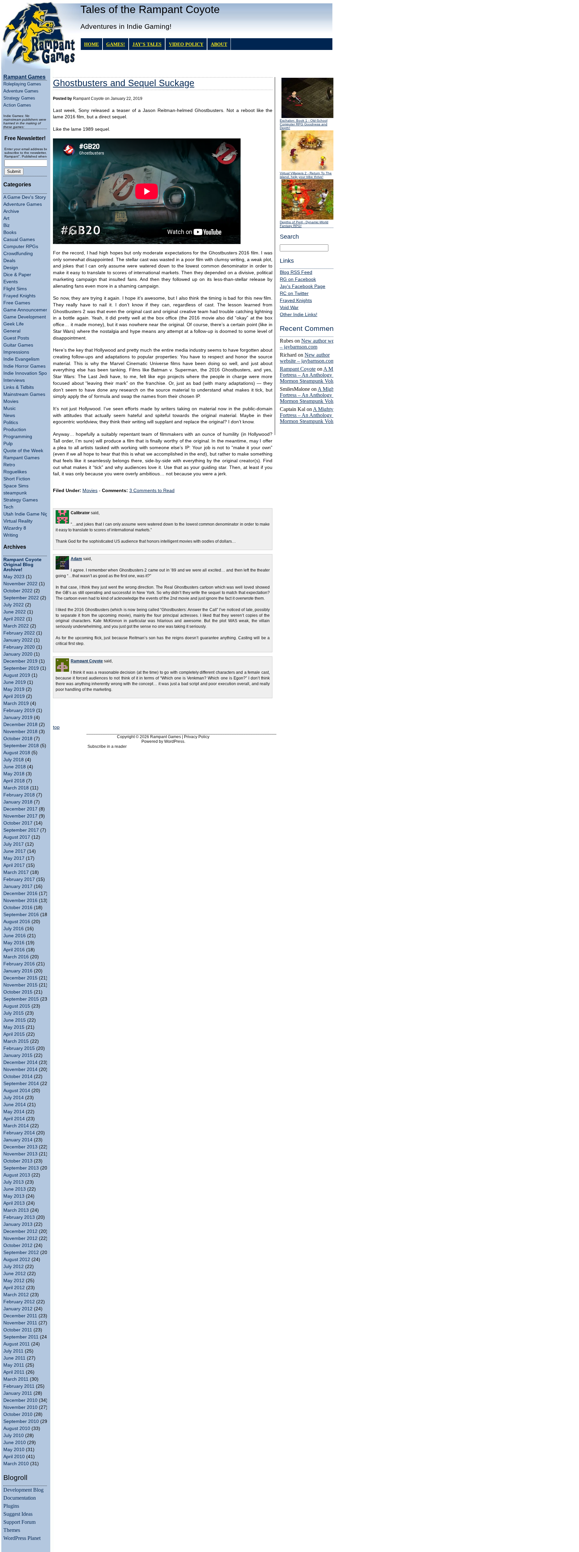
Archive (11, 211)
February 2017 (19, 879)
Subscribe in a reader (107, 746)
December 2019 (20, 661)
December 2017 (20, 809)
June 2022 (14, 611)
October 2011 (17, 1329)
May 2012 (13, 1280)
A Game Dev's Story (24, 197)
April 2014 (14, 1118)
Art (6, 218)
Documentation (19, 1498)
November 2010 (20, 1407)
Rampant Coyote (298, 369)
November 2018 (20, 731)
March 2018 (16, 787)
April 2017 (14, 865)
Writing (10, 535)
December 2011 (20, 1315)
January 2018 (18, 801)
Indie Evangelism (21, 359)
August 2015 (16, 1006)
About (219, 44)
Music (9, 408)
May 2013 (13, 1196)
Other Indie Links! (298, 314)
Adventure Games (21, 91)
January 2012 (18, 1308)
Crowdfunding (18, 253)
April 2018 (14, 780)
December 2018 (20, 724)
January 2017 (18, 886)
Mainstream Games (24, 394)
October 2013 (18, 1160)
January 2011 (17, 1393)
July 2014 (13, 1097)
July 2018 (13, 759)
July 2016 (13, 928)
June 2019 (14, 682)
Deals (9, 260)
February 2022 (19, 633)
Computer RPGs (20, 246)
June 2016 (14, 935)
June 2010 (14, 1442)
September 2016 (21, 914)
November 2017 (20, 816)
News (9, 415)
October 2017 (18, 823)
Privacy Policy (196, 736)
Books (9, 232)
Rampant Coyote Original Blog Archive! (22, 564)
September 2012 (21, 1252)
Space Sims (15, 485)
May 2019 (13, 689)
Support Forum (19, 1522)
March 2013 (16, 1210)
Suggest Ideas (18, 1514)
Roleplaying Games (22, 83)
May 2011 (13, 1365)
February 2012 (19, 1301)
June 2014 (14, 1104)
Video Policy (186, 44)
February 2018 (19, 794)
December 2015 (20, 977)
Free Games (16, 302)
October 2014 (18, 1076)
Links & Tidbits (18, 387)
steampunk (15, 492)
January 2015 (18, 1055)
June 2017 (14, 851)
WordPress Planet (22, 1538)
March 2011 (15, 1379)
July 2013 (13, 1182)
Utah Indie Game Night (27, 514)
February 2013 (19, 1217)
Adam (76, 559)
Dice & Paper (17, 274)
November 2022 (20, 583)
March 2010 (16, 1463)
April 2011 (13, 1372)
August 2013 (16, 1175)
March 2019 (16, 703)
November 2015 (20, 985)
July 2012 (13, 1266)
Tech (8, 507)
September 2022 (21, 597)
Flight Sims (15, 288)
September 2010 (21, 1421)
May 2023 (13, 576)
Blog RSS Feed (296, 272)
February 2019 (19, 710)
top (56, 727)
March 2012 (16, 1294)
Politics (10, 422)
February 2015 (19, 1048)
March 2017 (16, 872)
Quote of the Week (23, 450)
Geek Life (13, 323)
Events (10, 281)
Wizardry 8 (14, 528)
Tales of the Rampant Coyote (150, 9)
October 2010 (18, 1414)
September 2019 (21, 668)
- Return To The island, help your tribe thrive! (306, 175)
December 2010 (20, 1400)
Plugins (11, 1506)
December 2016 (20, 893)
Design (10, 267)
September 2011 (21, 1336)
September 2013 (21, 1168)
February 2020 (19, 647)
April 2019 (14, 696)
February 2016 (19, 963)
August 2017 (16, 837)
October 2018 (18, 738)
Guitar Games (18, 345)
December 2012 (20, 1231)
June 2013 (14, 1189)
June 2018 (14, 766)
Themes (11, 1530)
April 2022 (14, 618)
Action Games (17, 105)
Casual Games (19, 239)
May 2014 (13, 1111)
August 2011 (16, 1344)
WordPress (174, 741)
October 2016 (18, 907)
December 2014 (20, 1062)
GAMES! (115, 44)
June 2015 (14, 1020)
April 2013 (14, 1203)
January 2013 (18, 1224)
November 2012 (20, 1238)
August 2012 (16, 1259)
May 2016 (13, 942)
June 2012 (14, 1273)
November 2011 (20, 1322)
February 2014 (19, 1132)
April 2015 (14, 1034)
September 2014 (21, 1083)
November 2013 (20, 1153)
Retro (9, 464)
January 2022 (18, 640)
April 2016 (14, 949)
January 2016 (18, 970)
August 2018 (16, 752)
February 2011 (19, 1386)
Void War (289, 307)
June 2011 (14, 1358)
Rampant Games (21, 457)
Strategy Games (19, 98)
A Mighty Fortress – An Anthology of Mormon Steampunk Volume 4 (312, 375)
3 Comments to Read (152, 490)
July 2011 (13, 1351)
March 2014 (16, 1125)
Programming (17, 436)
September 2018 (21, 745)
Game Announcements (27, 309)
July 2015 (13, 1013)
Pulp (8, 443)
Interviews (14, 380)
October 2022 (18, 590)
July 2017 (13, 844)
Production (14, 429)
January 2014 (18, 1139)
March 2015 (16, 1041)
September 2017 (21, 830)
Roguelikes (15, 471)
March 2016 (16, 956)
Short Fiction (16, 478)
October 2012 (18, 1245)
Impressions (16, 352)
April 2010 (14, 1456)
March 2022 (16, 626)
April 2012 (14, 1287)
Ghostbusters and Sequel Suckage (123, 83)
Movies (10, 401)
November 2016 (20, 900)
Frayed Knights (19, 295)
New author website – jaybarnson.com (312, 344)
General (11, 331)
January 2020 (18, 654)
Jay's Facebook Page (302, 286)
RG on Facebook (298, 279)
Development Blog (23, 1490)
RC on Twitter (294, 293)
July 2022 (13, 604)
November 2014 (20, 1069)
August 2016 (16, 921)
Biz (6, 225)
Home (91, 44)
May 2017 (13, 858)
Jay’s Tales (147, 44)
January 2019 (18, 717)
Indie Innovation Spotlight (30, 373)
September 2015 (21, 999)
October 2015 (18, 992)
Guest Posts (16, 338)
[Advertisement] (162, 712)
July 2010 (13, 1435)
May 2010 (13, 1449)
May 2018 (13, 773)
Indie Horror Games (24, 366)
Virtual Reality (18, 521)
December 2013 (20, 1146)
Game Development (24, 316)
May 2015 (13, 1027)
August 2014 (16, 1090)
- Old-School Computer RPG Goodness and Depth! (303, 124)
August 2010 (16, 1428)
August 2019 (16, 675)
